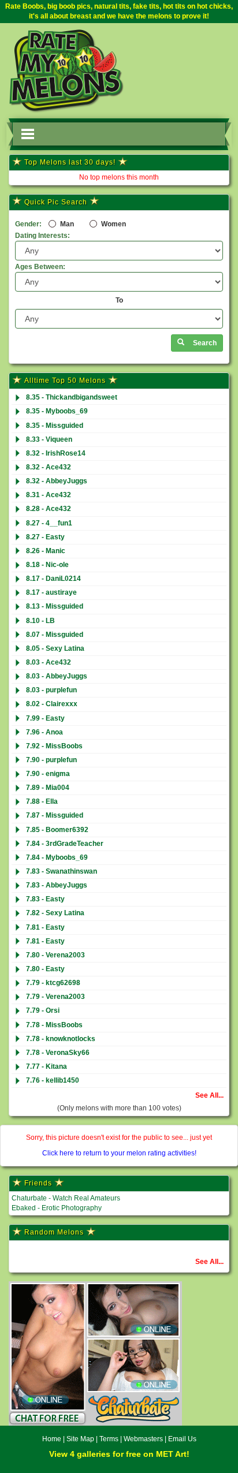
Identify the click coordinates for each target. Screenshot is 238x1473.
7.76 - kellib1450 (52, 1080)
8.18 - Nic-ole (47, 565)
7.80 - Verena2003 (55, 955)
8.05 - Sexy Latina (55, 648)
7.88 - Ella (42, 801)
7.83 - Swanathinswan (61, 871)
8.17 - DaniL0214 (53, 579)
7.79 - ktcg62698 (53, 983)
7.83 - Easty (45, 899)
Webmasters (143, 1439)
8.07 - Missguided (54, 635)
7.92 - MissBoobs (54, 746)
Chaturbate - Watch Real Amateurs (66, 1198)
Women (112, 224)
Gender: (28, 224)
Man (66, 224)
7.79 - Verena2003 (55, 997)
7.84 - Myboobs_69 (57, 857)
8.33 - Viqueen (49, 439)
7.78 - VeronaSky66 (58, 1053)
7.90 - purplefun (51, 760)
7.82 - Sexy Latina (55, 913)
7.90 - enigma (48, 774)
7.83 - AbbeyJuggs (56, 885)
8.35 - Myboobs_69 (57, 411)
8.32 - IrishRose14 (55, 453)
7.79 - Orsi (43, 1010)
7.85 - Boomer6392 (57, 830)
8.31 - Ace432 (48, 495)
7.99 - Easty (45, 718)
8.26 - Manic (45, 551)
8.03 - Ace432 (48, 662)
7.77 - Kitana (46, 1066)
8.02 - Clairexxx (51, 704)
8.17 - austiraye (51, 592)
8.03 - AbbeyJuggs (56, 676)
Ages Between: (40, 267)
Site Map (81, 1439)
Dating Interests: (42, 236)
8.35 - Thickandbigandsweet (71, 397)
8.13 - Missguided (54, 606)
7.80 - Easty (45, 969)
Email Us (182, 1439)
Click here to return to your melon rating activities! (119, 1153)
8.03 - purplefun (51, 690)
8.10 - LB (40, 621)
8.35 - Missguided (54, 426)
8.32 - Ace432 (48, 467)
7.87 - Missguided (54, 815)
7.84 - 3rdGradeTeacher (64, 844)
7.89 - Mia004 (47, 788)
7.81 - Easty (45, 927)
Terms (108, 1439)
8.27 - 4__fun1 (49, 523)
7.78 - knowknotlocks (60, 1039)
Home (51, 1439)
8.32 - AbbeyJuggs (56, 481)
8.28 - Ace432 (48, 509)
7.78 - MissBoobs (54, 1025)
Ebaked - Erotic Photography (57, 1208)
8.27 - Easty (45, 537)
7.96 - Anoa (44, 732)
